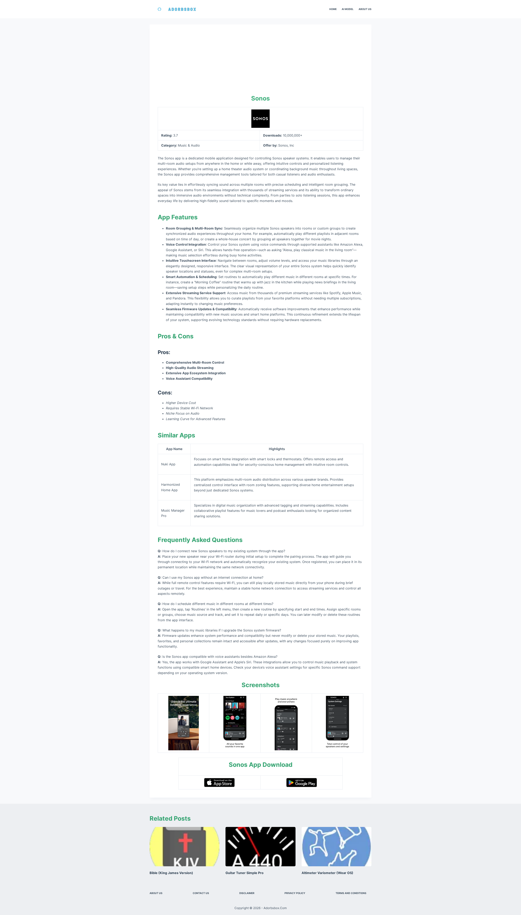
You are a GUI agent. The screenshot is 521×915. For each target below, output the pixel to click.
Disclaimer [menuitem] (246, 893)
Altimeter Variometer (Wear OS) (327, 873)
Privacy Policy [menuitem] (295, 893)
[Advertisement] (260, 63)
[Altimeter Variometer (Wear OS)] (336, 846)
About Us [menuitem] (365, 9)
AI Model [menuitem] (348, 9)
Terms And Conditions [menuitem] (351, 893)
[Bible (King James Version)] (184, 846)
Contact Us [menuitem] (201, 893)
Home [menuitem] (333, 9)
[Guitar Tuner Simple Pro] (260, 846)
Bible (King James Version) (171, 873)
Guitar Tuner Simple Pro (244, 873)
